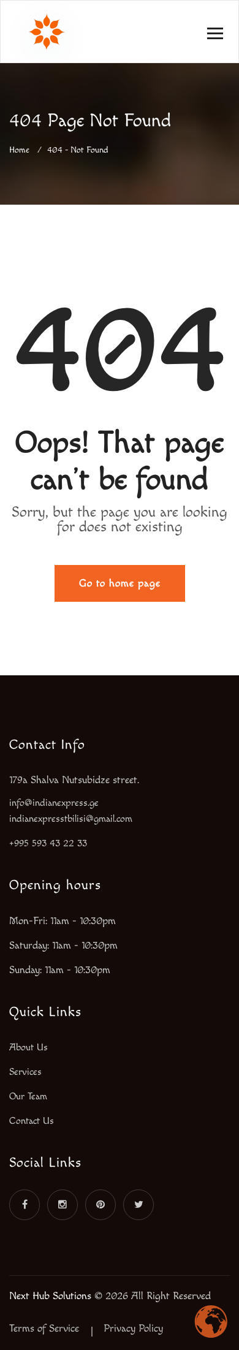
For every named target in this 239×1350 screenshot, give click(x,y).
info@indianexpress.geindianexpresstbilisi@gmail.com (70, 811)
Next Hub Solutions (50, 1296)
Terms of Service (44, 1328)
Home (21, 150)
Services (25, 1072)
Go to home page (120, 583)
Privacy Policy (133, 1328)
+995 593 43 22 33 (48, 843)
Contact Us (31, 1121)
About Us (28, 1047)
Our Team (28, 1096)
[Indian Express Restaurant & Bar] (47, 25)
